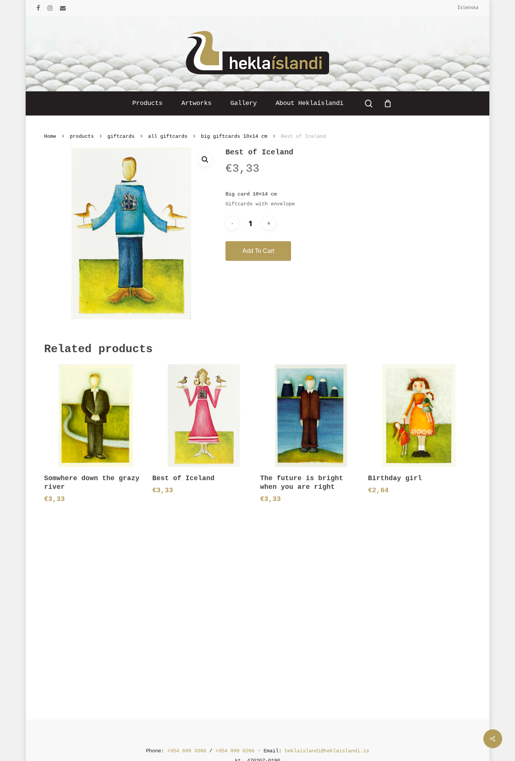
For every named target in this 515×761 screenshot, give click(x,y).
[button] (205, 159)
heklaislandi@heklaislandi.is (327, 751)
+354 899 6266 (234, 751)
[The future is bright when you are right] (311, 415)
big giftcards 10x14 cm (234, 136)
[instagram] (50, 8)
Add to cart (258, 251)
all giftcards (167, 136)
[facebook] (38, 8)
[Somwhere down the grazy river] (95, 415)
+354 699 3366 (186, 751)
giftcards (121, 136)
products (82, 136)
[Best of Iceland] (203, 415)
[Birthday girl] (419, 415)
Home (50, 136)
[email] (63, 8)
